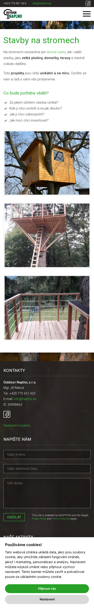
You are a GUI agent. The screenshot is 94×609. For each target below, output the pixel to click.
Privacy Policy (39, 518)
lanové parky (56, 52)
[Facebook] (88, 3)
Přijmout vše (47, 588)
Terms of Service (61, 518)
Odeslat (14, 517)
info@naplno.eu (41, 3)
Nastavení (47, 599)
